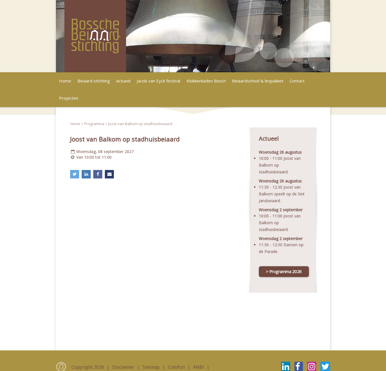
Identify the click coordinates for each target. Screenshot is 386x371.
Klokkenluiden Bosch (206, 81)
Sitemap (151, 367)
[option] (193, 36)
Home (65, 81)
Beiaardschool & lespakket (257, 81)
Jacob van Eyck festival (158, 81)
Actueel (123, 81)
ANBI (199, 367)
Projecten (68, 98)
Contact (297, 81)
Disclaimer (123, 367)
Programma (94, 123)
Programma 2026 (285, 271)
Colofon (177, 367)
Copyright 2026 (88, 367)
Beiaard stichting (93, 81)
